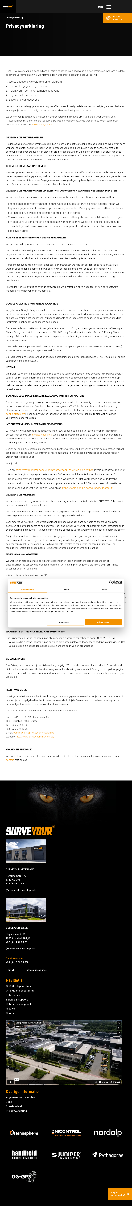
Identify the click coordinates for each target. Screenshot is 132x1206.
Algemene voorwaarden (20, 1097)
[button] (117, 18)
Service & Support (17, 999)
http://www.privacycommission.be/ (35, 736)
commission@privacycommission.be (33, 732)
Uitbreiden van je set (18, 1004)
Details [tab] (66, 589)
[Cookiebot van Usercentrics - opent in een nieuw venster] (111, 582)
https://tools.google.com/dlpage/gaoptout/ (87, 487)
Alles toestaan (103, 622)
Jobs (9, 1102)
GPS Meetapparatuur (18, 986)
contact (10, 760)
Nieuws (10, 1008)
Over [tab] (104, 589)
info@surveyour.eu (41, 124)
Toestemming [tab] (27, 589)
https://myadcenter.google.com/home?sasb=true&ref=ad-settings (54, 469)
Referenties (13, 995)
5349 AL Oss (13, 879)
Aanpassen (64, 622)
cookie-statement (15, 414)
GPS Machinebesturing (20, 990)
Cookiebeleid (14, 1106)
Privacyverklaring (16, 1110)
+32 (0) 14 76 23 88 (16, 942)
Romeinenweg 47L (16, 876)
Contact (11, 1013)
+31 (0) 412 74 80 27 (17, 883)
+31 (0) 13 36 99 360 (17, 962)
